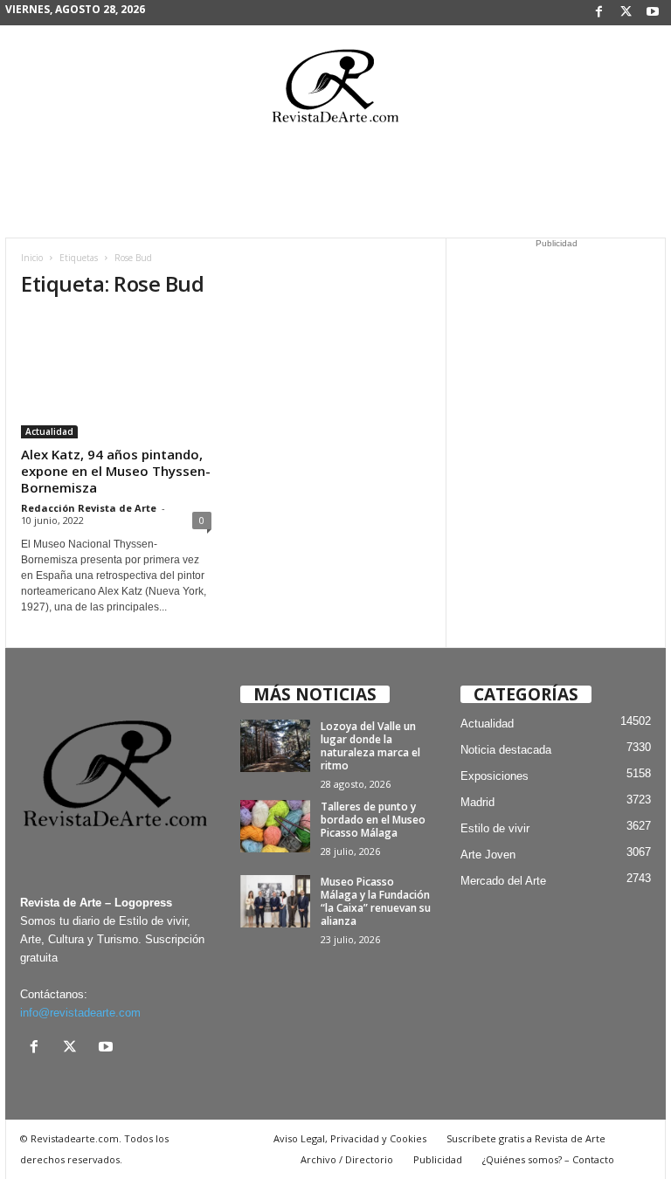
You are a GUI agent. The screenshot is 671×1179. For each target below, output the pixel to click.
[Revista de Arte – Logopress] (335, 90)
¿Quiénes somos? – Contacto (548, 1159)
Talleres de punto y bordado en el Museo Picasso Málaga (373, 819)
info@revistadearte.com (80, 1012)
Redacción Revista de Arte (88, 507)
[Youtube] (652, 12)
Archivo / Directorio (347, 1159)
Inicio (32, 258)
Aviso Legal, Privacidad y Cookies (349, 1138)
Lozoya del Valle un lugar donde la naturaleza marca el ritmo (370, 746)
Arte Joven (487, 854)
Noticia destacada (505, 749)
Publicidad (437, 1159)
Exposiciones (494, 776)
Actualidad (49, 431)
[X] (625, 12)
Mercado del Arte (503, 880)
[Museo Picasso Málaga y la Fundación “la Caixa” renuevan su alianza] (275, 901)
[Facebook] (598, 12)
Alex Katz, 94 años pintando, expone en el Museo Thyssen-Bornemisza (116, 470)
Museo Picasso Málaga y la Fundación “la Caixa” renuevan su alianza (376, 901)
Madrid (477, 802)
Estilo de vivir (494, 828)
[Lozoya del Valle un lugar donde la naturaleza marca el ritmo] (275, 746)
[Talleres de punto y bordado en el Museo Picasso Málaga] (275, 826)
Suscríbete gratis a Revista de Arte (525, 1138)
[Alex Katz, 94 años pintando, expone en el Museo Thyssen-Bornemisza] (116, 376)
